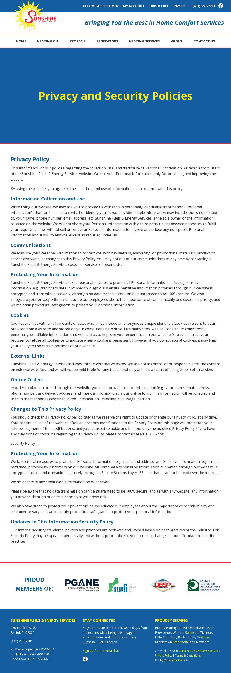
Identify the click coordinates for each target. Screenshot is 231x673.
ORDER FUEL (159, 6)
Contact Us (204, 41)
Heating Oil (48, 41)
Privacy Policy (163, 655)
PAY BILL (180, 6)
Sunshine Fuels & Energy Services (199, 651)
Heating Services (144, 41)
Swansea (191, 632)
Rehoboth (181, 642)
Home (21, 41)
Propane (77, 41)
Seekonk (203, 637)
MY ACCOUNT (134, 6)
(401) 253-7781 (203, 6)
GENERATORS (107, 41)
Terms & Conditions (188, 655)
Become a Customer (100, 6)
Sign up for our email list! (101, 650)
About (176, 41)
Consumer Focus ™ (176, 660)
